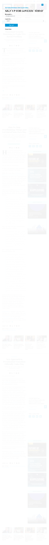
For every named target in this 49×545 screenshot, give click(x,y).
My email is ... (9, 14)
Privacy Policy (8, 29)
